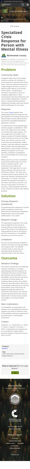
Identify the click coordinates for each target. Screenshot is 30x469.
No (17, 372)
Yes (13, 372)
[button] (29, 1)
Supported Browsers (15, 448)
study (11, 112)
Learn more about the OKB (15, 426)
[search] (22, 4)
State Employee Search (15, 440)
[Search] (22, 4)
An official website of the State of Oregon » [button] (13, 1)
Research (5, 348)
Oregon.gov (15, 438)
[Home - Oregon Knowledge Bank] (1, 17)
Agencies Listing (10, 443)
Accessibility (21, 443)
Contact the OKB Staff (15, 429)
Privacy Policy (15, 445)
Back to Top (15, 454)
